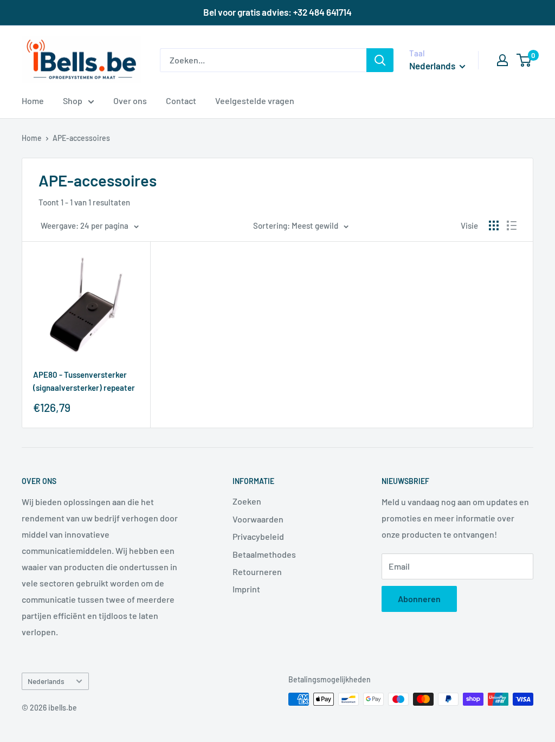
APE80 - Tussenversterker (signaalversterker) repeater (84, 381)
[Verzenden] (379, 60)
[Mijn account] (502, 60)
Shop (72, 100)
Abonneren (419, 598)
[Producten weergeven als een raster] (494, 225)
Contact (181, 100)
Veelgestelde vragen (254, 100)
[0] (524, 60)
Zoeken (247, 501)
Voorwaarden (258, 519)
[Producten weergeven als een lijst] (512, 225)
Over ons (130, 100)
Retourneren (257, 571)
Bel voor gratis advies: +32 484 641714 (277, 12)
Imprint (246, 589)
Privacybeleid (258, 536)
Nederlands (46, 681)
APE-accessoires (81, 138)
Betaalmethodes (264, 554)
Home (33, 100)
